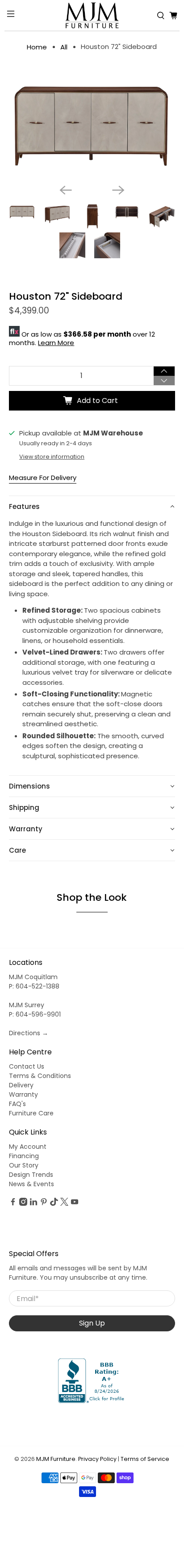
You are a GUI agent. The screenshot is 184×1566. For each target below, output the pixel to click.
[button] (92, 506)
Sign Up (92, 1323)
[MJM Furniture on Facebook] (13, 1203)
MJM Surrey (26, 1005)
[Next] (118, 190)
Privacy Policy (97, 1459)
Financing (24, 1155)
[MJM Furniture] (92, 15)
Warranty (23, 1094)
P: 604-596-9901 (35, 1014)
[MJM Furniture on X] (64, 1203)
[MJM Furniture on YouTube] (75, 1203)
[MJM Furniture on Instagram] (23, 1203)
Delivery (21, 1085)
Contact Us (26, 1066)
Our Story (23, 1165)
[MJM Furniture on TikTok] (54, 1203)
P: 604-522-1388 (34, 986)
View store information (51, 456)
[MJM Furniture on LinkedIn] (33, 1203)
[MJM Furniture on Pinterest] (44, 1203)
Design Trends (31, 1174)
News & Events (31, 1184)
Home (37, 47)
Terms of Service (145, 1459)
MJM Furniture (55, 1459)
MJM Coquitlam (33, 976)
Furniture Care (31, 1113)
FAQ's (17, 1103)
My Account (27, 1146)
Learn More (56, 342)
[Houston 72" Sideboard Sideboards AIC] (92, 124)
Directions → (28, 1033)
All (63, 47)
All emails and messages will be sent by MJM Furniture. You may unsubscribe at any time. (78, 1273)
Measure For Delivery (42, 477)
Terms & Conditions (40, 1075)
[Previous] (65, 190)
